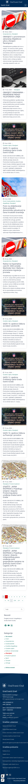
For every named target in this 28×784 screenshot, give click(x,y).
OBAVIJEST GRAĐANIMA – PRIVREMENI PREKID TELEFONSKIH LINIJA (13, 94)
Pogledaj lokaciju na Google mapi (14, 699)
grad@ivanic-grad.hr (12, 717)
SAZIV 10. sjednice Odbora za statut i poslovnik (14, 324)
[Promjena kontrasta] (2, 776)
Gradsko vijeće (7, 145)
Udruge (8, 663)
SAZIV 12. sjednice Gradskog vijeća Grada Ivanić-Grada (12, 379)
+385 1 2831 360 (7, 715)
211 (19, 600)
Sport (7, 658)
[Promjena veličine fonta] (2, 780)
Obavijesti (15, 34)
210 (15, 600)
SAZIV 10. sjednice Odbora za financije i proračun (14, 434)
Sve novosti (9, 636)
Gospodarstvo (7, 34)
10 (8, 600)
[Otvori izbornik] (25, 5)
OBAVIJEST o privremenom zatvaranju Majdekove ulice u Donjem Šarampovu (14, 39)
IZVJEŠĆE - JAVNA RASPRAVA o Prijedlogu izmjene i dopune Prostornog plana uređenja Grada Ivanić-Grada (12, 491)
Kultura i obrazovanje (12, 651)
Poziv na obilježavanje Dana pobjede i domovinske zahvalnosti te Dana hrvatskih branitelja (14, 209)
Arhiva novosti (10, 667)
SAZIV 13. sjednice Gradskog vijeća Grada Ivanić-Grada (12, 150)
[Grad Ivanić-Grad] (13, 685)
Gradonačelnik (10, 201)
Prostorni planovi (14, 484)
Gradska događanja (11, 646)
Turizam (8, 660)
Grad (4, 201)
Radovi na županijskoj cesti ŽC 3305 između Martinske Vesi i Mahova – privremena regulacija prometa (14, 268)
